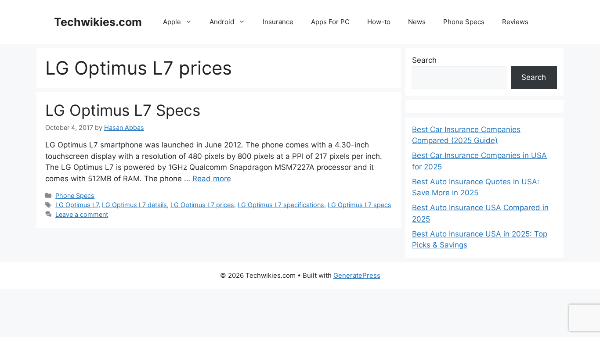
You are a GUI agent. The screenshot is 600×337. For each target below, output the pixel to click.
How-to (378, 22)
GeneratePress (356, 275)
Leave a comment (81, 214)
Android (222, 22)
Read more (211, 178)
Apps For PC (330, 22)
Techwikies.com (98, 22)
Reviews (515, 22)
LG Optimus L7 (76, 204)
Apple (172, 22)
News (417, 22)
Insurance (278, 22)
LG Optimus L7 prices (202, 204)
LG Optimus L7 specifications (281, 204)
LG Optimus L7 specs (359, 204)
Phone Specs (463, 22)
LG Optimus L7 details (134, 204)
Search (424, 60)
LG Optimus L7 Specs (122, 110)
